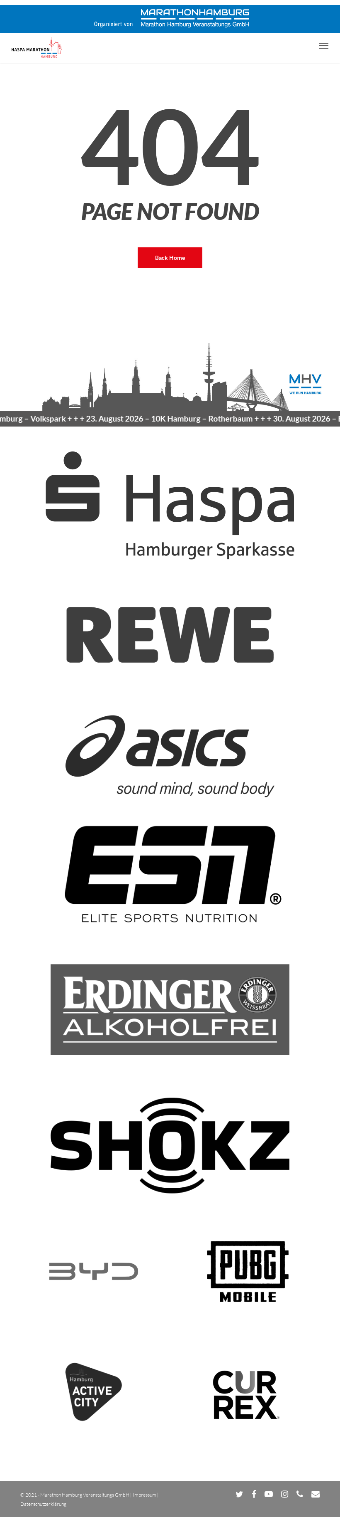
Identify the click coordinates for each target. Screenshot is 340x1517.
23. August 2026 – (151, 418)
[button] (323, 45)
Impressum (144, 1495)
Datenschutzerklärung (43, 1504)
